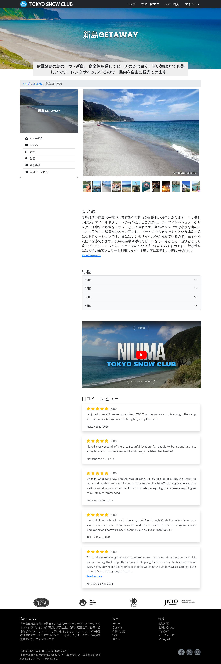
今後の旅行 (118, 631)
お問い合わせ (166, 627)
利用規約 (24, 659)
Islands (37, 83)
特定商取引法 (51, 659)
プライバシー (37, 659)
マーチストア (166, 635)
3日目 (88, 297)
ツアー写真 (172, 4)
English (166, 639)
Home (116, 623)
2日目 (88, 288)
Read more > (91, 255)
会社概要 (164, 623)
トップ (131, 4)
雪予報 (116, 639)
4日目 (88, 305)
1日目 (88, 280)
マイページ (192, 4)
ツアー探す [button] (148, 4)
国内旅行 (164, 631)
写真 (115, 635)
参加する (117, 627)
